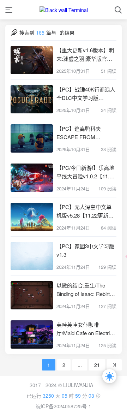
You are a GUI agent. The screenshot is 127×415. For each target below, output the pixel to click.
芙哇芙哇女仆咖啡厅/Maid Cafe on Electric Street (84, 329)
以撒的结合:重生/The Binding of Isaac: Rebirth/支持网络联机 (85, 289)
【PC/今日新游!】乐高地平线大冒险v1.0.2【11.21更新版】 (85, 172)
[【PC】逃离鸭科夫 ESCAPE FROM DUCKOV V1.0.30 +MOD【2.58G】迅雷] (32, 138)
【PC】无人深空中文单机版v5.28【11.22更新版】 (86, 211)
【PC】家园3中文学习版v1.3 (85, 250)
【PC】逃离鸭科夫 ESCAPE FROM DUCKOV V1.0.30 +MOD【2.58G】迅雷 (85, 133)
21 (97, 364)
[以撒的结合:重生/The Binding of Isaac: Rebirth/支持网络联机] (32, 295)
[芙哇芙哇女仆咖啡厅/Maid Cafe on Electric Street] (32, 334)
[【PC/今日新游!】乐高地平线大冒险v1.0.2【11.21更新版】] (32, 178)
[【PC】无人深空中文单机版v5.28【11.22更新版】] (32, 217)
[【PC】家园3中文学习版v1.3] (32, 256)
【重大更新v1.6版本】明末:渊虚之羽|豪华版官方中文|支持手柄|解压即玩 (85, 54)
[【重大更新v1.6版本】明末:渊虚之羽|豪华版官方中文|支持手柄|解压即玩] (32, 60)
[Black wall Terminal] (64, 9)
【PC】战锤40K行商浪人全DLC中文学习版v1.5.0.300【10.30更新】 (85, 93)
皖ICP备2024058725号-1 (63, 406)
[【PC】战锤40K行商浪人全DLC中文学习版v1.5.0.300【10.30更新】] (32, 99)
